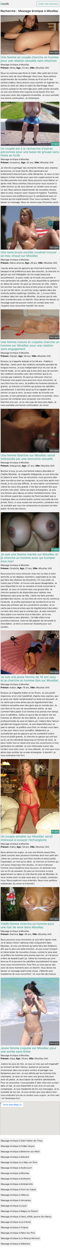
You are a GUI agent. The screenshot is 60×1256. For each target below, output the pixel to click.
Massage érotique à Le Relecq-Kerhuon (20, 1238)
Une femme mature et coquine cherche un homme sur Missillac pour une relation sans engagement (30, 345)
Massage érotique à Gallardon (15, 1243)
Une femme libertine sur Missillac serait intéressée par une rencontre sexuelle (28, 457)
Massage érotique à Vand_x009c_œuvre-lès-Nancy (26, 1216)
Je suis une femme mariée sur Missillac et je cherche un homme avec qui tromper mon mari (29, 558)
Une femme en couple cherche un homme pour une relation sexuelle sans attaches (29, 58)
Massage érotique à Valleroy (15, 1195)
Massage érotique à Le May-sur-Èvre (19, 1162)
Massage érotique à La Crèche (16, 1222)
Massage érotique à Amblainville (17, 1184)
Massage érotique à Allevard (15, 1157)
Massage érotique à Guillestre (15, 1178)
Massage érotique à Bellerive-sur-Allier (20, 1151)
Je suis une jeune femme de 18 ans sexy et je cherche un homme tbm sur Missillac (29, 678)
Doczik (4, 3)
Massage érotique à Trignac (14, 1227)
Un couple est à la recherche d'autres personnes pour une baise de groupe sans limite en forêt (30, 152)
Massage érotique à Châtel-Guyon (18, 1146)
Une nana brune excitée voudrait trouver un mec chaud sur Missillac (29, 254)
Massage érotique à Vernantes (16, 1200)
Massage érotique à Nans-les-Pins (18, 1233)
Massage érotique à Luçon (14, 1205)
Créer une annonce (48, 3)
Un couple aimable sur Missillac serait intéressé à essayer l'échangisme (27, 838)
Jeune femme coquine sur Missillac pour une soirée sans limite (28, 1049)
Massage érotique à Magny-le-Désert (19, 1211)
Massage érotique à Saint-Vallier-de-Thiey (22, 1140)
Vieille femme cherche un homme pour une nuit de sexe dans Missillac (27, 925)
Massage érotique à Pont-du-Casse (18, 1189)
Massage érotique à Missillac (15, 1173)
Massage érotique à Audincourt (16, 1167)
